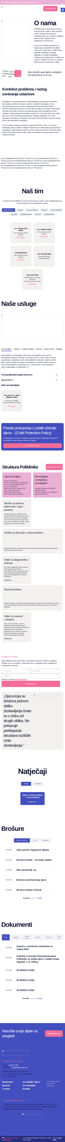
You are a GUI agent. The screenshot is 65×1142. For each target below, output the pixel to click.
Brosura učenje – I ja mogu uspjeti (34, 860)
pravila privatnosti (20, 679)
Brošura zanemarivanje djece (31, 880)
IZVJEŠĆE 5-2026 (25, 980)
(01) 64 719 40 (5, 2)
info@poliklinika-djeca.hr (19, 1067)
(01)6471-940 (13, 1065)
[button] (63, 10)
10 (37, 998)
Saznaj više (31, 802)
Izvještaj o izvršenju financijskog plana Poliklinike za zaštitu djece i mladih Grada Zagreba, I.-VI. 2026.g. (38, 959)
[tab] (6, 349)
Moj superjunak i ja (26, 870)
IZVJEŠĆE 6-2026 (25, 970)
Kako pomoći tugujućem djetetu (33, 850)
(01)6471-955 (15, 2)
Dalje (40, 898)
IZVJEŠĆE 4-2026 (25, 990)
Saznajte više (8, 580)
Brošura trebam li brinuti (29, 890)
